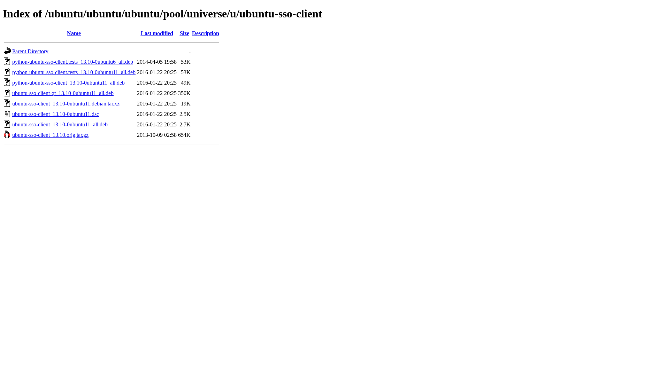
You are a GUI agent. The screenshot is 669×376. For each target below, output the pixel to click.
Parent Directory (30, 51)
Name (74, 33)
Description (205, 33)
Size (184, 33)
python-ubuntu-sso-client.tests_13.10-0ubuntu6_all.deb (72, 62)
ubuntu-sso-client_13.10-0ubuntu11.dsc (55, 114)
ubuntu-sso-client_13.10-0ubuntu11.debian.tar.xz (66, 104)
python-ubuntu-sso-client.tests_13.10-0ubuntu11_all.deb (74, 72)
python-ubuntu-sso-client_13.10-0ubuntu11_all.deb (68, 83)
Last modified (157, 33)
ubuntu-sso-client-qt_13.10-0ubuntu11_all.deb (63, 93)
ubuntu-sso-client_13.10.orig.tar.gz (50, 135)
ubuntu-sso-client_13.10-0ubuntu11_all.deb (60, 124)
